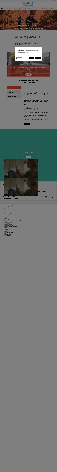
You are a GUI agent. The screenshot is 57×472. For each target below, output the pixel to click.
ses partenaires (21, 50)
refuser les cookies (31, 58)
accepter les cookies (38, 58)
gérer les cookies (19, 58)
